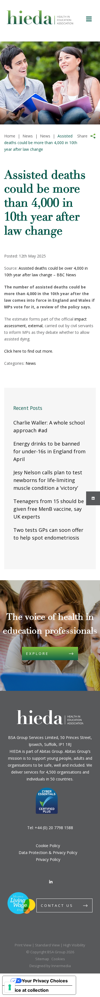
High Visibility (74, 945)
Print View (23, 945)
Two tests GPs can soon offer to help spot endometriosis (48, 534)
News (31, 363)
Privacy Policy (48, 859)
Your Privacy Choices (45, 980)
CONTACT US (57, 905)
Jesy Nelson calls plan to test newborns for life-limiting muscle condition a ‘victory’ (47, 480)
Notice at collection (28, 990)
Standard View (47, 945)
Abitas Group (51, 751)
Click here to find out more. (29, 351)
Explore (37, 653)
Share (82, 136)
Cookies (58, 958)
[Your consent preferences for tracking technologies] (9, 987)
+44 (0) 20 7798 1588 (54, 827)
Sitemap (42, 958)
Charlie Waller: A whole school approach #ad (49, 426)
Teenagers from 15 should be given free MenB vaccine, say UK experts (48, 509)
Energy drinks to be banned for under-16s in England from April (49, 451)
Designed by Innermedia (50, 965)
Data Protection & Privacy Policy (48, 852)
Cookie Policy (48, 845)
